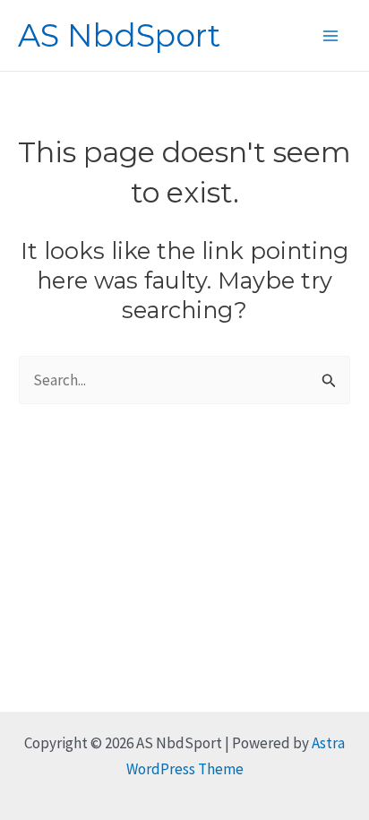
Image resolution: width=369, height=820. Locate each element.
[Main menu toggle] (331, 35)
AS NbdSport (119, 35)
